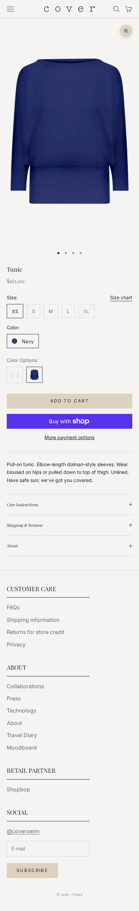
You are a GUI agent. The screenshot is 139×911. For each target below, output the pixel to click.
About (14, 723)
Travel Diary (22, 735)
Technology (21, 710)
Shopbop (18, 789)
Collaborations (25, 686)
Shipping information (33, 619)
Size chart (121, 297)
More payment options (69, 437)
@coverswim (23, 831)
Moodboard (22, 747)
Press (14, 698)
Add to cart (69, 400)
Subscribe (32, 870)
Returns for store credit (35, 632)
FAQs (13, 607)
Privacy (16, 644)
